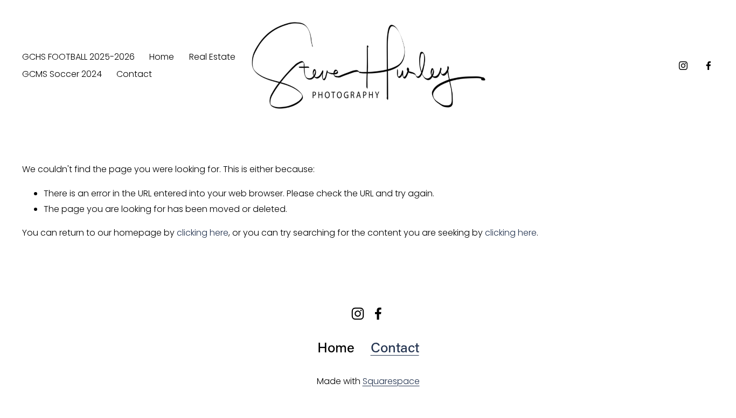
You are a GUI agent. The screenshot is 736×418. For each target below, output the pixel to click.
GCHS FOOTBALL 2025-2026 (78, 57)
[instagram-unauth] (683, 65)
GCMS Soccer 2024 (62, 74)
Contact (134, 74)
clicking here (202, 232)
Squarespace (391, 381)
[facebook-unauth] (708, 65)
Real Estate (212, 57)
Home (161, 57)
